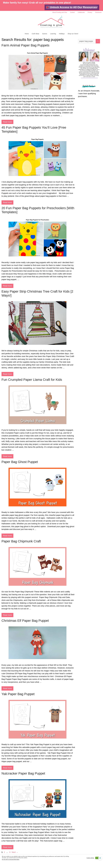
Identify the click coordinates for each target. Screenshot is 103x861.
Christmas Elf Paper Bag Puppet (25, 620)
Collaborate (81, 12)
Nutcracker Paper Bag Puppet (23, 773)
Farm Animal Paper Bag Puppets (25, 45)
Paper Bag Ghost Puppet (20, 462)
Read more (7, 122)
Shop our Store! (73, 34)
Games (44, 34)
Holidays (62, 34)
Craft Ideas (35, 34)
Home (27, 34)
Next (15, 852)
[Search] (98, 41)
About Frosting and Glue (59, 12)
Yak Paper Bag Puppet (18, 694)
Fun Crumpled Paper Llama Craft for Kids (32, 379)
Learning (53, 34)
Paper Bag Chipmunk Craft (21, 541)
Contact (72, 12)
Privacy (90, 12)
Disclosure (98, 12)
